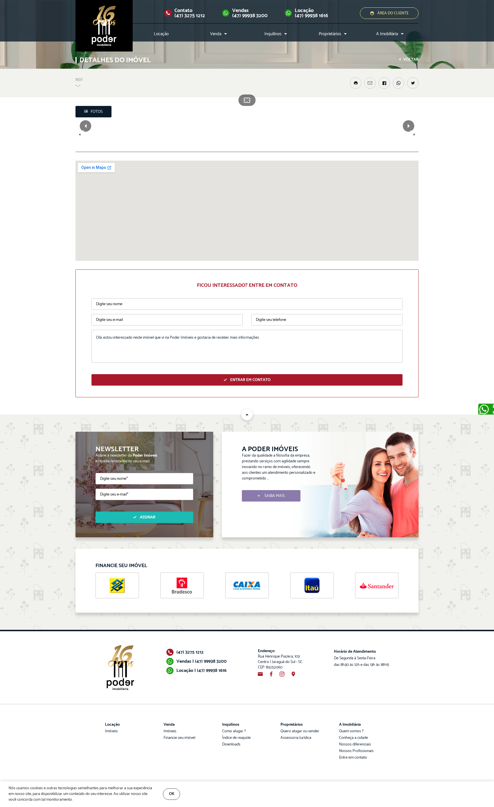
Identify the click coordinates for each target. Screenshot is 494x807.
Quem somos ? (351, 731)
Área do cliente (393, 13)
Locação (161, 34)
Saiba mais (274, 496)
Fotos (97, 111)
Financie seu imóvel (179, 738)
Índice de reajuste (236, 738)
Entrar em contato (250, 380)
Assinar (148, 517)
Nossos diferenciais (355, 744)
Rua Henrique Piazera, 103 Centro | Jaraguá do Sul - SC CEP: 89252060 (280, 659)
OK (171, 794)
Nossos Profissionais (356, 751)
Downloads (231, 744)
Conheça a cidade (353, 738)
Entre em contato (353, 757)
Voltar (411, 59)
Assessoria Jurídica (295, 738)
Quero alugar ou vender (299, 731)
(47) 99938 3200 (250, 15)
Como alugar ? (234, 731)
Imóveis (111, 731)
